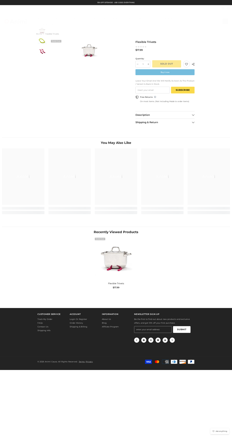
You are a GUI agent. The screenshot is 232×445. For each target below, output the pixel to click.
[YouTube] (165, 340)
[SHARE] (192, 64)
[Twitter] (172, 340)
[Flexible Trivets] (116, 259)
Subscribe (183, 90)
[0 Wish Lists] (221, 9)
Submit (181, 329)
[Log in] (216, 9)
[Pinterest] (150, 340)
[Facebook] (136, 340)
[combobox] (207, 21)
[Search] (210, 21)
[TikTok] (158, 340)
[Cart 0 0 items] (226, 9)
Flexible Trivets (116, 283)
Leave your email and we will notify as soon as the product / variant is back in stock (164, 82)
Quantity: (139, 58)
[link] (23, 208)
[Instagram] (143, 340)
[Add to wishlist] (186, 64)
